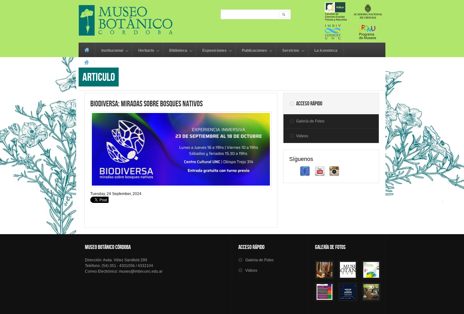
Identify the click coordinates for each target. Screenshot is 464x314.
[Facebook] (305, 175)
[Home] (232, 20)
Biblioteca (175, 51)
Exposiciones (212, 51)
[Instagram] (334, 175)
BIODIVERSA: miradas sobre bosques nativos (146, 103)
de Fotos (259, 260)
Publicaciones (251, 51)
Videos (302, 136)
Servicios (288, 51)
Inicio (87, 50)
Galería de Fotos (310, 121)
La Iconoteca (325, 50)
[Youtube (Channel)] (320, 175)
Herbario (143, 51)
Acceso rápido (309, 103)
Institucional (109, 51)
